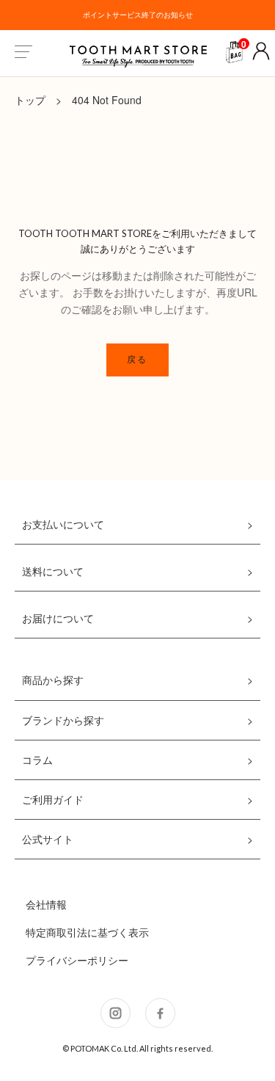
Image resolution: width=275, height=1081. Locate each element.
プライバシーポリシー (77, 960)
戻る (137, 359)
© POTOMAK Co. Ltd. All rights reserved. (137, 1048)
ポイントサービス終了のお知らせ (138, 14)
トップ (30, 99)
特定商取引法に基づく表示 (87, 932)
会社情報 (46, 904)
